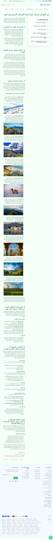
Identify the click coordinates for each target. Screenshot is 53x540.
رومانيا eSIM (35, 533)
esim (20, 455)
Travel (16, 456)
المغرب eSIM (14, 530)
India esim (13, 456)
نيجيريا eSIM (37, 532)
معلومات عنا (49, 469)
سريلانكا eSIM (18, 533)
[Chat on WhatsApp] (50, 537)
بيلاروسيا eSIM (35, 524)
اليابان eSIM (18, 520)
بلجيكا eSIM (30, 524)
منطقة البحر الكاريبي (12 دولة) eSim (12, 524)
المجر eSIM (22, 529)
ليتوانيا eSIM (28, 530)
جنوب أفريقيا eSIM (24, 520)
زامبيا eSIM (3, 533)
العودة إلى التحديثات (13, 459)
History (8, 456)
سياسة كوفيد (38, 476)
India (10, 456)
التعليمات (16, 9)
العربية (49, 516)
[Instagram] (14, 481)
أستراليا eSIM (13, 520)
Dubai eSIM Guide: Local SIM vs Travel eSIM (47, 506)
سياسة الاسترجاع (37, 469)
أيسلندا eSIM (18, 529)
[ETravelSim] (45, 5)
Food (6, 456)
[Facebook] (15, 481)
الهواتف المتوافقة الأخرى (46, 481)
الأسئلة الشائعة (48, 473)
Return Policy (37, 471)
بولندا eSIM (13, 532)
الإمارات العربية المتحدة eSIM (11, 533)
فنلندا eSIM (31, 523)
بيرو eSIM (22, 532)
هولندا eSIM (9, 530)
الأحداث (49, 489)
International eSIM (25, 477)
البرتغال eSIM (8, 532)
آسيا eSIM (27, 474)
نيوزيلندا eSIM (4, 530)
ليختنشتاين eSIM (33, 530)
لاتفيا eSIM (38, 530)
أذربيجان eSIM (9, 523)
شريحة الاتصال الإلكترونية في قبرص (7, 526)
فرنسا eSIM (8, 520)
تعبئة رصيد (22, 9)
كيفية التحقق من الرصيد (47, 487)
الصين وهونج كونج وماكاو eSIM (33, 526)
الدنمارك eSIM (31, 527)
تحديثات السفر (37, 478)
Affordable (6, 455)
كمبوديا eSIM (21, 524)
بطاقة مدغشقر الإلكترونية (21, 530)
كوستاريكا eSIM (20, 526)
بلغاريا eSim (25, 524)
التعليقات (11, 9)
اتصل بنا (49, 471)
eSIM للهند (23, 447)
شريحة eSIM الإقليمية (30, 9)
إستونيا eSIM (36, 523)
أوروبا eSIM (27, 470)
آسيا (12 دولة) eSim (20, 523)
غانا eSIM (33, 529)
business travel (14, 455)
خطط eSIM (46, 9)
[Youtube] (12, 481)
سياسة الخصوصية (37, 475)
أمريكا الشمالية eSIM (25, 476)
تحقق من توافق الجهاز (47, 482)
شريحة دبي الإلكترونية (25, 527)
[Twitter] (17, 481)
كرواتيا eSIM (15, 526)
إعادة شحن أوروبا (26, 472)
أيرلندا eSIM (13, 529)
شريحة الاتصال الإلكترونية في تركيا (33, 520)
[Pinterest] (9, 481)
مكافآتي (6, 9)
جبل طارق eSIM (28, 529)
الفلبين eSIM (18, 532)
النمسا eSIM (14, 523)
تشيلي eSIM (4, 524)
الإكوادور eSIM (18, 527)
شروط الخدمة (37, 473)
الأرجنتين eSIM (27, 523)
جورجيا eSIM (4, 527)
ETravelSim (49, 519)
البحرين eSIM (4, 523)
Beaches (9, 455)
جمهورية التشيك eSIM (38, 527)
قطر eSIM (3, 532)
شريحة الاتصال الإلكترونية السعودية (27, 533)
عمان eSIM (27, 532)
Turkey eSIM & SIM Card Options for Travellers (47, 502)
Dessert (18, 455)
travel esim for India (21, 456)
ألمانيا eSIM (37, 529)
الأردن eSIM (8, 529)
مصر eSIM (13, 527)
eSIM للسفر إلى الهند (7, 427)
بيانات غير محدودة (39, 9)
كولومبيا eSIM (26, 526)
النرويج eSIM (32, 532)
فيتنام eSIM (3, 520)
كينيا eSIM (3, 529)
